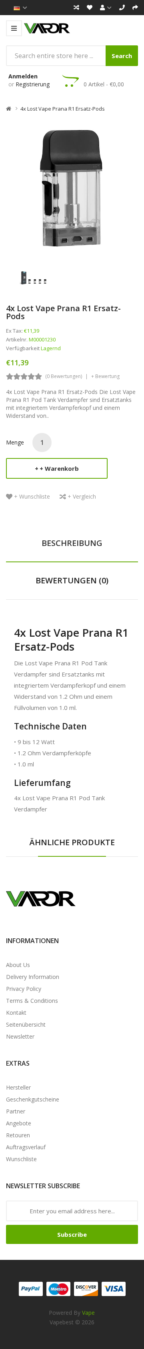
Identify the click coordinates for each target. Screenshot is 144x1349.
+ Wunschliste (32, 496)
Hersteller (18, 1087)
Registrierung (33, 84)
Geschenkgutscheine (32, 1099)
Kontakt (16, 1012)
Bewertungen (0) (72, 580)
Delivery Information (32, 977)
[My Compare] (76, 7)
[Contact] (122, 7)
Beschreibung (72, 543)
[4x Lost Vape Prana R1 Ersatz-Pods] (33, 276)
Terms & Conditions (32, 1000)
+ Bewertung (105, 376)
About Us (18, 965)
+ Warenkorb (59, 468)
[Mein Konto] (106, 7)
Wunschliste (21, 1159)
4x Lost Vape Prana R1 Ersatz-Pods (62, 108)
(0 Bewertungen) (63, 376)
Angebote (18, 1123)
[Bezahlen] (135, 7)
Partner (15, 1111)
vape (88, 1312)
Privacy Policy (23, 988)
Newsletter (20, 1036)
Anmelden (23, 76)
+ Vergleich (82, 496)
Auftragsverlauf (26, 1147)
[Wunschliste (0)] (89, 7)
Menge (15, 442)
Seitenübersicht (26, 1024)
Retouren (18, 1135)
